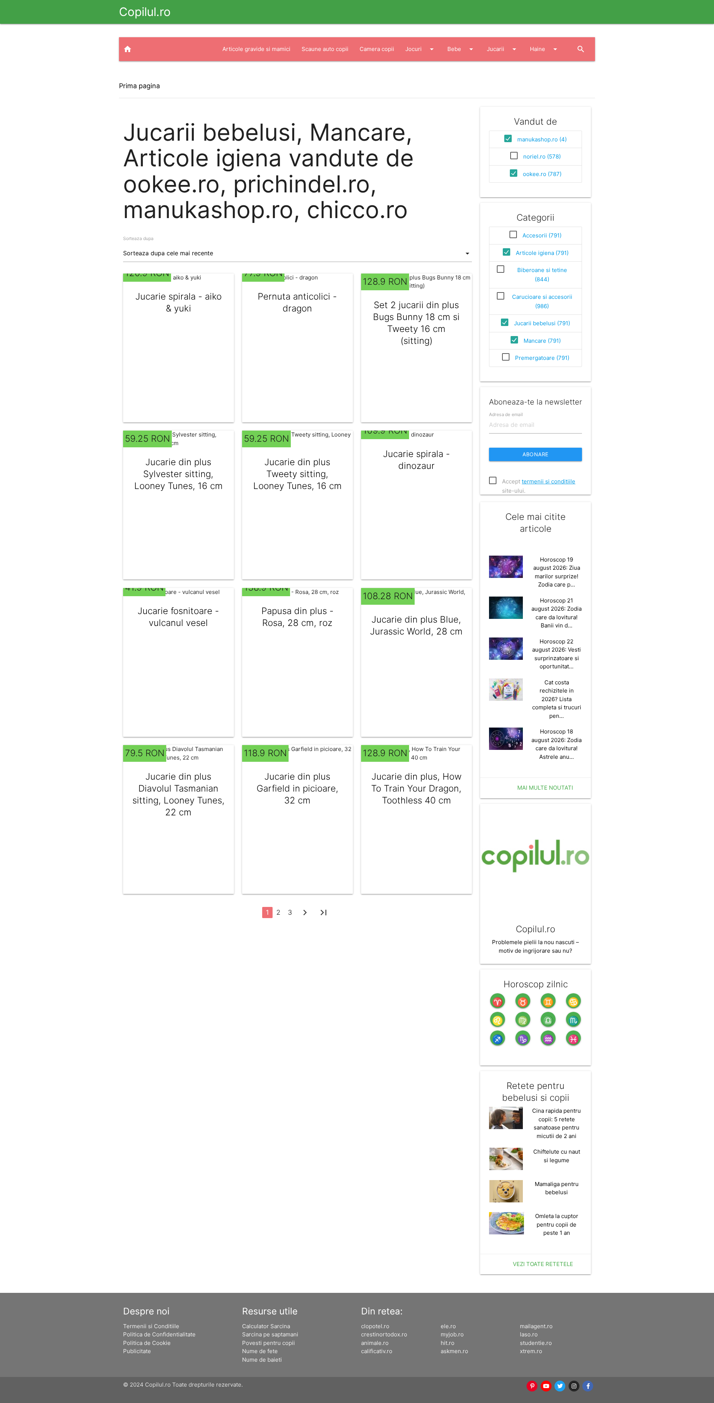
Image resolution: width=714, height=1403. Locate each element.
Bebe (461, 49)
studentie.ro (536, 1342)
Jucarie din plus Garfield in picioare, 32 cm (297, 788)
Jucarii (503, 49)
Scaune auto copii (325, 48)
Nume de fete (260, 1351)
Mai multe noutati (545, 787)
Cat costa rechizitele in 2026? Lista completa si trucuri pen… (556, 699)
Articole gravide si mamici (256, 48)
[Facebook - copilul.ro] (588, 1386)
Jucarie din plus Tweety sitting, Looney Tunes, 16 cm (297, 474)
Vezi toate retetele (543, 1264)
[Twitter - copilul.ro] (560, 1386)
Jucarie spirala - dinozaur (416, 459)
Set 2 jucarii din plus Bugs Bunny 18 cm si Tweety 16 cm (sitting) (416, 323)
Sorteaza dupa (138, 238)
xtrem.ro (531, 1351)
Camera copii (377, 48)
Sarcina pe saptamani (270, 1334)
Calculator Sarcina (266, 1326)
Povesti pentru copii (268, 1342)
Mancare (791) (542, 340)
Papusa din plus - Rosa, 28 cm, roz (297, 616)
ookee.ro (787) (542, 174)
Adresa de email (506, 414)
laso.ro (529, 1334)
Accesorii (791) (542, 235)
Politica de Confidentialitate (159, 1334)
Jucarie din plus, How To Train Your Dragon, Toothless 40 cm (416, 788)
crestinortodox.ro (384, 1334)
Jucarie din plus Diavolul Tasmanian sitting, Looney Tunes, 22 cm (178, 794)
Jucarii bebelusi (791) (542, 323)
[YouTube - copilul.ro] (546, 1386)
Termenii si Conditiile (151, 1326)
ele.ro (448, 1326)
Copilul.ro (145, 11)
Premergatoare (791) (542, 357)
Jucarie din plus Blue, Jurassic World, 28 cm (416, 625)
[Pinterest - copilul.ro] (532, 1386)
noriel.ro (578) (542, 156)
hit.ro (447, 1342)
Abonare (535, 454)
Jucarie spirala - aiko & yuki (178, 302)
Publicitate (137, 1351)
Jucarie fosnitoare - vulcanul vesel (178, 616)
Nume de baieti (262, 1359)
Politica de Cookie (147, 1342)
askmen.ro (454, 1351)
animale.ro (375, 1342)
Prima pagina (139, 86)
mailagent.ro (536, 1326)
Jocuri (420, 49)
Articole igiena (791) (542, 252)
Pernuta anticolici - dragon (297, 302)
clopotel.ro (375, 1326)
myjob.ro (452, 1334)
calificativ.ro (376, 1351)
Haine (545, 49)
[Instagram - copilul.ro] (574, 1386)
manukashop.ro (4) (542, 139)
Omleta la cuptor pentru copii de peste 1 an (556, 1224)
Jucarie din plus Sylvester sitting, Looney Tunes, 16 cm (178, 474)
